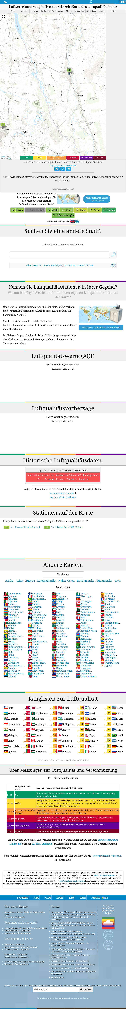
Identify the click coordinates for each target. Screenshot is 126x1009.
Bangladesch (12, 622)
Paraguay (83, 614)
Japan (33, 654)
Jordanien (35, 660)
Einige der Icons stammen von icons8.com (69, 961)
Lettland (58, 617)
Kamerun (35, 665)
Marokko (59, 644)
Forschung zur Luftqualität (21, 922)
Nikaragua (83, 596)
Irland (33, 644)
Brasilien (10, 638)
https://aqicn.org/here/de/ (63, 189)
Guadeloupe (36, 617)
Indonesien (36, 636)
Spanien (106, 593)
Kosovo (58, 604)
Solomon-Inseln (86, 676)
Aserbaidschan (13, 612)
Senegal (82, 654)
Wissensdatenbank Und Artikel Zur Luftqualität (25, 928)
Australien (11, 617)
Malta (57, 641)
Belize (9, 628)
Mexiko (58, 654)
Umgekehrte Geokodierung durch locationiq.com (73, 964)
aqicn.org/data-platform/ (63, 497)
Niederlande (61, 676)
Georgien (35, 606)
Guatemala (35, 620)
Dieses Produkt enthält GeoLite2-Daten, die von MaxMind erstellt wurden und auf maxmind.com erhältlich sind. (73, 925)
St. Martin (107, 598)
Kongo (57, 601)
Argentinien (12, 606)
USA (104, 636)
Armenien (11, 609)
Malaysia (59, 633)
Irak (32, 638)
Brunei (9, 641)
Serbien (82, 657)
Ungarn (106, 644)
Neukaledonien (62, 670)
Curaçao (10, 660)
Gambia (34, 604)
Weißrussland (109, 662)
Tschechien (108, 628)
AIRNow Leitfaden (42, 843)
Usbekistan (108, 649)
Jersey (33, 657)
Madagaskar (60, 628)
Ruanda (82, 636)
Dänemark (11, 662)
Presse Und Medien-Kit (14, 917)
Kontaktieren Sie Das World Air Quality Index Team (24, 913)
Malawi (58, 630)
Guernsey (35, 622)
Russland (83, 641)
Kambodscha (37, 662)
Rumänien (83, 638)
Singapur (83, 668)
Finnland (35, 593)
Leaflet (3, 157)
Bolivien (10, 633)
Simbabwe (84, 665)
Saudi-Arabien (86, 646)
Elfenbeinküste (14, 673)
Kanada (34, 668)
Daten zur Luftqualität (14, 944)
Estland (10, 676)
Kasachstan (36, 673)
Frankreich (36, 596)
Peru (80, 617)
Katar (33, 676)
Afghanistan (12, 593)
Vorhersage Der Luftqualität (16, 949)
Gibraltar (35, 612)
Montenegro (60, 662)
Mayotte (58, 652)
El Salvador (12, 670)
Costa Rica (11, 657)
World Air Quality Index (105, 875)
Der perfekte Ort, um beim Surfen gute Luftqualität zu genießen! (73, 972)
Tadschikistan (109, 612)
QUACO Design (57, 977)
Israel (33, 649)
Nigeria (82, 593)
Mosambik (59, 665)
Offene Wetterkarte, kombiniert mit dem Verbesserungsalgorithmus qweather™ (69, 938)
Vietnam (107, 660)
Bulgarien (11, 644)
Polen (81, 622)
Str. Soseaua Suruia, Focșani (23, 527)
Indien (33, 633)
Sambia (82, 644)
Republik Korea (86, 630)
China (9, 654)
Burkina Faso (13, 649)
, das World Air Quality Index (72, 881)
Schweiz (82, 652)
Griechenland (37, 614)
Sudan (105, 609)
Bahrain (10, 620)
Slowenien (84, 673)
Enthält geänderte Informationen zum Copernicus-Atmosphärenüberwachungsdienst (73, 950)
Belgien (10, 625)
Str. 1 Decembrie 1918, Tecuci (64, 527)
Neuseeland (60, 673)
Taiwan (106, 614)
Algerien (10, 601)
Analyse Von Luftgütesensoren (18, 933)
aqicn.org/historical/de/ (62, 493)
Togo (105, 620)
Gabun (33, 601)
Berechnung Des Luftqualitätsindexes (21, 947)
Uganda (106, 638)
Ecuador (10, 668)
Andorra (10, 604)
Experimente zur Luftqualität (17, 930)
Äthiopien (11, 614)
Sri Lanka (107, 596)
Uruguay (107, 646)
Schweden (83, 649)
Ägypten (10, 596)
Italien (33, 652)
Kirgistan (59, 596)
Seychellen (84, 660)
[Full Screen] (3, 16)
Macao (57, 625)
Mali (56, 638)
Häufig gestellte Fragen (18, 939)
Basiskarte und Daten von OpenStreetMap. (70, 968)
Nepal (57, 668)
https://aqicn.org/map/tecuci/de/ (63, 165)
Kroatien (58, 606)
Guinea (34, 625)
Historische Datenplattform (16, 964)
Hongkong (35, 630)
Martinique (60, 646)
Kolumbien (60, 598)
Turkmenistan (110, 633)
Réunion (82, 633)
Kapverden (36, 670)
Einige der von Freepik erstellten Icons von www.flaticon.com (70, 956)
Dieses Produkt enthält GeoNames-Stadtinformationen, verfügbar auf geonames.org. (73, 932)
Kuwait (58, 609)
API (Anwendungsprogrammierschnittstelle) (24, 961)
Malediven (60, 636)
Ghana (33, 609)
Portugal (82, 625)
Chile (8, 652)
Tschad (106, 625)
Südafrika (107, 606)
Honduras (35, 628)
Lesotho (58, 614)
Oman (81, 604)
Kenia (57, 593)
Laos (56, 612)
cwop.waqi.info (58, 945)
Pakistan (82, 609)
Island (33, 646)
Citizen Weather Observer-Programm (67, 943)
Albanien (11, 598)
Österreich (83, 606)
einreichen (86, 989)
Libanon (58, 620)
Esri (9, 158)
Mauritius (59, 649)
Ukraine (106, 641)
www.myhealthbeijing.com (107, 855)
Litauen (58, 622)
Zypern (106, 665)
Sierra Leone (85, 662)
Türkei (106, 630)
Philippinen (84, 620)
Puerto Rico (84, 628)
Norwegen (83, 601)
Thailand (107, 617)
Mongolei (59, 660)
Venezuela (108, 652)
